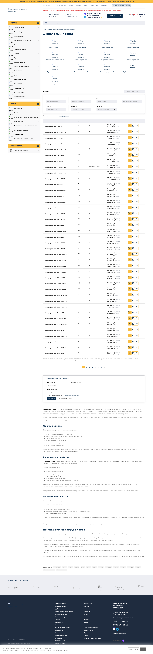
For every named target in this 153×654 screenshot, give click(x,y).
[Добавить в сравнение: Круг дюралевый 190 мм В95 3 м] (133, 248)
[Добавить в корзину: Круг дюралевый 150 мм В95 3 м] (129, 213)
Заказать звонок (115, 15)
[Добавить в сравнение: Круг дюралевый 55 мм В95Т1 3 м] (133, 335)
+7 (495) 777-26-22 (93, 14)
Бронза (77, 567)
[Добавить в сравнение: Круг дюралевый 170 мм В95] (133, 224)
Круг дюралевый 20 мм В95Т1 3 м (56, 295)
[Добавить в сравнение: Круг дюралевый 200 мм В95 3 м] (133, 259)
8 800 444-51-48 (93, 15)
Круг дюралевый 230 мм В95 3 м (55, 278)
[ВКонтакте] (113, 637)
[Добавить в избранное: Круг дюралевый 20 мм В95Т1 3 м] (136, 294)
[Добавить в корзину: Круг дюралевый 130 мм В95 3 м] (129, 189)
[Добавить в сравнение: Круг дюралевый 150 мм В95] (133, 207)
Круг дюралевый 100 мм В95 (54, 155)
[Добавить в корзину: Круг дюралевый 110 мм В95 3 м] (129, 172)
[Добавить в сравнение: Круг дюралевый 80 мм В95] (133, 143)
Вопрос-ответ (88, 617)
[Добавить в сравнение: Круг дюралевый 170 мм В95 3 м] (133, 230)
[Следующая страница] (104, 367)
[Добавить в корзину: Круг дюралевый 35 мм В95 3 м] (129, 125)
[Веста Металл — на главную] (18, 11)
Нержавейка (59, 630)
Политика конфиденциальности (19, 643)
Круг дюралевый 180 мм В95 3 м (55, 243)
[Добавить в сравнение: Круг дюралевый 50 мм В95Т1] (133, 329)
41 (101, 367)
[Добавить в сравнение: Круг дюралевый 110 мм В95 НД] (133, 166)
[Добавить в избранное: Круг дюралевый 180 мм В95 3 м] (136, 242)
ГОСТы (86, 622)
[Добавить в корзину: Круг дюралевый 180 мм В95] (129, 236)
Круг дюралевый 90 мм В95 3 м (55, 150)
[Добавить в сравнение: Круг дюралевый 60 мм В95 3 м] (133, 131)
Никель (123, 567)
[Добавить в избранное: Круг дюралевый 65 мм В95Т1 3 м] (136, 347)
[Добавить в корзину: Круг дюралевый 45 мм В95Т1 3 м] (129, 323)
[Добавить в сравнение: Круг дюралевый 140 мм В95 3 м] (133, 201)
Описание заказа (75, 382)
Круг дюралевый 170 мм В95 (54, 225)
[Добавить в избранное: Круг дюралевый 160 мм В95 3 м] (136, 219)
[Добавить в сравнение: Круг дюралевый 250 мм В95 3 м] (133, 289)
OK (143, 649)
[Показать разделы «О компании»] (65, 5)
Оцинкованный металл (62, 627)
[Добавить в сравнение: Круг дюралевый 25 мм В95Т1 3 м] (133, 306)
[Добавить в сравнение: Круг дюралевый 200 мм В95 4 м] (133, 254)
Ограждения (59, 622)
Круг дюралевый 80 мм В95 (54, 144)
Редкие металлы (61, 570)
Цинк (82, 567)
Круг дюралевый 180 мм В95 (54, 237)
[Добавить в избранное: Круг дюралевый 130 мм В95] (136, 184)
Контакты (104, 5)
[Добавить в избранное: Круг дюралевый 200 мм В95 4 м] (136, 254)
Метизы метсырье (61, 617)
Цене (56, 116)
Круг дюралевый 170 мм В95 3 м (55, 231)
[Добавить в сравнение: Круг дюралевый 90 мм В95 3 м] (133, 149)
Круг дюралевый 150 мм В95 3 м (55, 214)
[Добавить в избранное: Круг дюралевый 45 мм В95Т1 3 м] (136, 323)
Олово (94, 567)
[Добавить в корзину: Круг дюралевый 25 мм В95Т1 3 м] (129, 306)
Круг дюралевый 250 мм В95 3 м (55, 289)
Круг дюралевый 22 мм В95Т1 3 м (56, 301)
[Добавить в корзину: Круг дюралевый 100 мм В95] (129, 155)
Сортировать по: (48, 116)
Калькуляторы (16, 146)
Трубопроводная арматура (64, 611)
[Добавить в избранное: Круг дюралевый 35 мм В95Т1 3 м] (136, 312)
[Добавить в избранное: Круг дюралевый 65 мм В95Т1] (136, 353)
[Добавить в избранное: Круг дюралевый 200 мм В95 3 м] (136, 259)
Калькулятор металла (91, 627)
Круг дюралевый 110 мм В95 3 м (55, 173)
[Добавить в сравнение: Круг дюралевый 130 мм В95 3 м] (133, 189)
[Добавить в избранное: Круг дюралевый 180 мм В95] (136, 236)
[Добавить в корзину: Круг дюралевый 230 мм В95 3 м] (129, 277)
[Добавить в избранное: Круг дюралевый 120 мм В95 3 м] (136, 178)
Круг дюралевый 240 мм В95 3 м (55, 284)
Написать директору (138, 5)
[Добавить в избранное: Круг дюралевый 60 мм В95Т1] (136, 341)
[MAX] (85, 14)
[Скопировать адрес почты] (101, 17)
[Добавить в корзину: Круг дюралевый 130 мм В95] (129, 184)
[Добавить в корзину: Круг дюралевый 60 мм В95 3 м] (129, 131)
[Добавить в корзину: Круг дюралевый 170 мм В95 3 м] (129, 230)
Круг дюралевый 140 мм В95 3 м (55, 202)
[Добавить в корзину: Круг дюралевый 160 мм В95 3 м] (129, 219)
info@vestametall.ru (93, 17)
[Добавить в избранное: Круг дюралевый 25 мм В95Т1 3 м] (136, 306)
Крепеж (57, 619)
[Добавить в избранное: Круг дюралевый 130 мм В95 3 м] (136, 189)
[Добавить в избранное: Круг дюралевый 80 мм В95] (136, 143)
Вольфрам (130, 567)
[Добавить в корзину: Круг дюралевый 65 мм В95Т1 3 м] (129, 347)
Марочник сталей (89, 633)
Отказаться (133, 649)
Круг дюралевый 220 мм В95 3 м (55, 272)
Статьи (86, 609)
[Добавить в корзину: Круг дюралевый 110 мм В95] (129, 160)
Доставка (78, 5)
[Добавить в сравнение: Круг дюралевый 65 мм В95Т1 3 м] (133, 347)
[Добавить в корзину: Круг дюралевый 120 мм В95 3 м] (129, 178)
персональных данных (71, 395)
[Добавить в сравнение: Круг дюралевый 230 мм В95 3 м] (133, 277)
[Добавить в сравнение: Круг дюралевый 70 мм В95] (133, 137)
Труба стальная (60, 609)
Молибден (108, 567)
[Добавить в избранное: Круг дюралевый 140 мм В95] (136, 195)
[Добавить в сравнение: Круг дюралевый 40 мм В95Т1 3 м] (133, 318)
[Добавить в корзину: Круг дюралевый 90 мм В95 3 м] (129, 149)
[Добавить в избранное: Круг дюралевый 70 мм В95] (136, 137)
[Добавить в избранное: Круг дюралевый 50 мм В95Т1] (136, 329)
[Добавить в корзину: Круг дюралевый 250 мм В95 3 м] (129, 289)
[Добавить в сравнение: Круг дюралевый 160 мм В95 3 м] (133, 219)
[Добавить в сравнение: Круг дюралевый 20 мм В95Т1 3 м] (133, 294)
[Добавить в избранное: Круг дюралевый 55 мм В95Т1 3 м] (136, 335)
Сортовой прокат (60, 603)
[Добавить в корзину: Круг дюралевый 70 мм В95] (129, 137)
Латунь (64, 567)
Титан (88, 567)
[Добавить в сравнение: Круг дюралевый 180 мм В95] (133, 236)
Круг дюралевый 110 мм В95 (54, 161)
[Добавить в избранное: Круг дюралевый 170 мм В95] (136, 224)
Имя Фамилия (51, 382)
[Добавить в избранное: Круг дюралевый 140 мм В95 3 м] (136, 201)
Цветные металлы (61, 614)
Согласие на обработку (56, 395)
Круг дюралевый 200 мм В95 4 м (55, 254)
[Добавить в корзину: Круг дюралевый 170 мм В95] (129, 224)
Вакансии (87, 625)
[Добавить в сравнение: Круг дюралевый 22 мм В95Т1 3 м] (133, 300)
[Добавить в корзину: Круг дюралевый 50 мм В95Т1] (129, 329)
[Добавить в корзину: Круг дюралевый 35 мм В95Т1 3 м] (129, 312)
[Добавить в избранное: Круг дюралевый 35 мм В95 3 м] (136, 125)
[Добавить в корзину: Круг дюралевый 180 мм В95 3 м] (129, 242)
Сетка (56, 633)
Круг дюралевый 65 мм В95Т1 (54, 353)
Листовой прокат (60, 606)
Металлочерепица (61, 635)
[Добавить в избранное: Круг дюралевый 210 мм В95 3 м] (136, 265)
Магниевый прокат (49, 570)
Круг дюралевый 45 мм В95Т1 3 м (56, 324)
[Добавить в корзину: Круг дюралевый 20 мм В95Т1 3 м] (129, 294)
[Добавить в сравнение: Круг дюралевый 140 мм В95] (133, 195)
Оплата (71, 5)
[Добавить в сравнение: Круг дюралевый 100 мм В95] (133, 155)
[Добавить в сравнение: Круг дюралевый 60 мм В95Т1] (133, 341)
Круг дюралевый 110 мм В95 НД (55, 167)
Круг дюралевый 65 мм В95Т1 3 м (56, 348)
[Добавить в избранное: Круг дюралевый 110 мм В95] (136, 160)
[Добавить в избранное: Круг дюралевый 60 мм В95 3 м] (136, 131)
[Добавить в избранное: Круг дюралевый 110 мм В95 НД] (136, 166)
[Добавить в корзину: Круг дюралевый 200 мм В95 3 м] (129, 259)
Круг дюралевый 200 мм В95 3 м (55, 260)
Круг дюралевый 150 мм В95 (54, 208)
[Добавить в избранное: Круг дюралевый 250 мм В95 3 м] (136, 289)
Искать (140, 23)
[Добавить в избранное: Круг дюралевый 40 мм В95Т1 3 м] (136, 318)
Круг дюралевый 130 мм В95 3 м (55, 190)
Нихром (138, 567)
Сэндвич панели (60, 625)
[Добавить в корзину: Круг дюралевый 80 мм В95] (129, 143)
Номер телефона (52, 389)
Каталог (13, 23)
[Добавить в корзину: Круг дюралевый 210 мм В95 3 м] (129, 265)
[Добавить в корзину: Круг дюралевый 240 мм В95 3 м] (129, 283)
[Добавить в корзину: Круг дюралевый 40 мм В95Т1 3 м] (129, 318)
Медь (70, 567)
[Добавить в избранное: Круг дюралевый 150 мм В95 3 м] (136, 213)
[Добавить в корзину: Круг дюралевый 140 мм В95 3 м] (129, 201)
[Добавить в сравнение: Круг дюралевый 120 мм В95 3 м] (133, 178)
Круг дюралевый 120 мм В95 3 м (55, 179)
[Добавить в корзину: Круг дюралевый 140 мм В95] (129, 195)
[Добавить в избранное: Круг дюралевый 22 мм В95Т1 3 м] (136, 300)
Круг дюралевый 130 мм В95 (54, 184)
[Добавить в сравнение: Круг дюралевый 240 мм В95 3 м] (133, 283)
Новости (86, 606)
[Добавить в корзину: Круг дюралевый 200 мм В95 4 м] (129, 254)
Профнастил (59, 638)
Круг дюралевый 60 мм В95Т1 (55, 342)
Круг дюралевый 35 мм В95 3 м (55, 126)
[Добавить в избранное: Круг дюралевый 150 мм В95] (136, 207)
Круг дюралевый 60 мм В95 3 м (55, 132)
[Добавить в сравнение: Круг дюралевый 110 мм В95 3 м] (133, 172)
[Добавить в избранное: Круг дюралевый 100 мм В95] (136, 155)
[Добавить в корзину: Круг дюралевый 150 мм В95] (129, 207)
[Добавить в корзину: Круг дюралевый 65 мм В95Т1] (129, 353)
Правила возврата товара (92, 638)
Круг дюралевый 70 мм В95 (54, 138)
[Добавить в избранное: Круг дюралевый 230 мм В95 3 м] (136, 277)
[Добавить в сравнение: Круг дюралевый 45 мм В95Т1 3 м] (133, 323)
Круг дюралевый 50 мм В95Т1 (54, 330)
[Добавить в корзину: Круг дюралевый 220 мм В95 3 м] (129, 271)
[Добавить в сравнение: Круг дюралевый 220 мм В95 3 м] (133, 271)
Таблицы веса (88, 630)
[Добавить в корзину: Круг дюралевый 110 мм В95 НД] (129, 166)
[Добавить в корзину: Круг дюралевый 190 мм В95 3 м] (129, 248)
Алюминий (57, 567)
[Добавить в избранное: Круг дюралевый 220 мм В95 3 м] (136, 271)
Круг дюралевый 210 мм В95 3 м (55, 266)
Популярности (64, 116)
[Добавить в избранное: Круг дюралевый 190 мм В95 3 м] (136, 248)
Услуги (86, 5)
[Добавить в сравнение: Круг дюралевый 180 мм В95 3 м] (133, 242)
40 (98, 367)
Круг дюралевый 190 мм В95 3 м (55, 249)
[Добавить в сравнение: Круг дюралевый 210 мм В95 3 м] (133, 265)
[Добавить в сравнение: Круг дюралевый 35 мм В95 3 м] (133, 125)
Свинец (101, 567)
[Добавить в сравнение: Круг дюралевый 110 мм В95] (133, 160)
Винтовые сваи (60, 643)
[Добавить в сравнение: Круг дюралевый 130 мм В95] (133, 184)
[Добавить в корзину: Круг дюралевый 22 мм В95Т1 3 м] (129, 300)
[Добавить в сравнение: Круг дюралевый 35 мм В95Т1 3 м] (133, 312)
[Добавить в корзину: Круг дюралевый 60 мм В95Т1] (129, 341)
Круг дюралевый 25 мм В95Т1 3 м (56, 307)
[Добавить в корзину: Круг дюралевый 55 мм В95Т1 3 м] (129, 335)
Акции (86, 635)
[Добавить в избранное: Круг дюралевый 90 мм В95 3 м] (136, 149)
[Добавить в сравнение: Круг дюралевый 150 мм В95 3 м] (133, 213)
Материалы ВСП (60, 641)
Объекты (87, 619)
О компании (61, 5)
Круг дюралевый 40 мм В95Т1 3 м (56, 318)
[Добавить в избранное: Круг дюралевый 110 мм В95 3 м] (136, 172)
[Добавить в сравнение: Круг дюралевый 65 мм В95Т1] (133, 353)
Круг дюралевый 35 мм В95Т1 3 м (56, 313)
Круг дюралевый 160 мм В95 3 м (55, 219)
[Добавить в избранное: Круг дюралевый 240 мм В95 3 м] (136, 283)
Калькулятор (94, 5)
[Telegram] (85, 17)
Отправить (51, 398)
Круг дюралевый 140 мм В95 (54, 196)
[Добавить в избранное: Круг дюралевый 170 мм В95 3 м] (136, 230)
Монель (116, 567)
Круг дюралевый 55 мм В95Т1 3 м (56, 336)
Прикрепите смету (66, 398)
